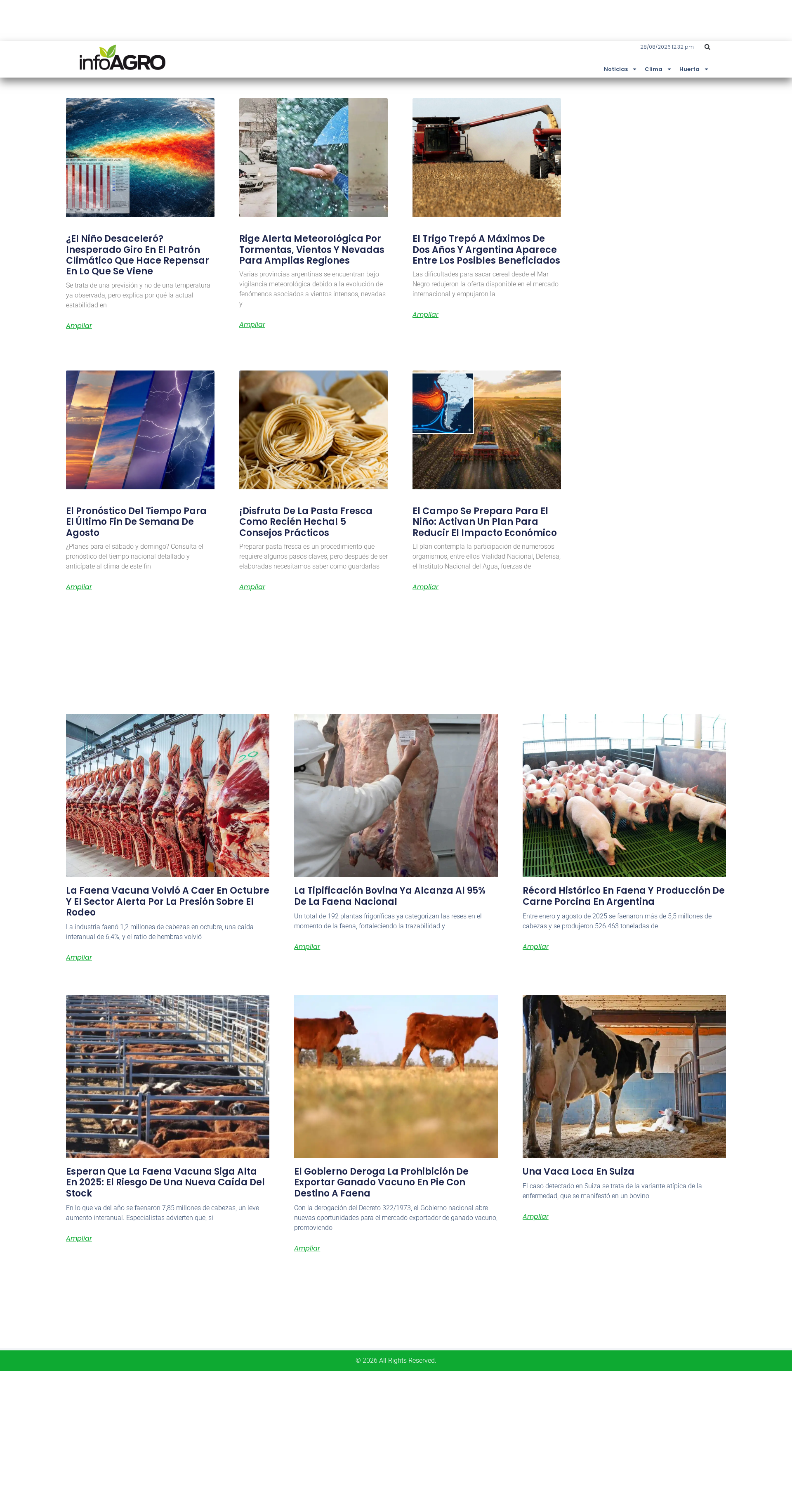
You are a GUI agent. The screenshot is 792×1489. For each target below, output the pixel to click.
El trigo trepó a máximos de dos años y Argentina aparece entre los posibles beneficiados (486, 249)
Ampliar (79, 326)
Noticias (616, 69)
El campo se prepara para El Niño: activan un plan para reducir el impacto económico (484, 522)
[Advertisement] (247, 1429)
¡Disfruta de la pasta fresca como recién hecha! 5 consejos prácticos (305, 522)
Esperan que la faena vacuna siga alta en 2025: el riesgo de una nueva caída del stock (165, 1182)
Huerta (689, 69)
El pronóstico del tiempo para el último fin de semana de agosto (136, 522)
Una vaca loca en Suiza (578, 1171)
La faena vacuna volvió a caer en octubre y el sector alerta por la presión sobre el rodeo (167, 901)
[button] (707, 47)
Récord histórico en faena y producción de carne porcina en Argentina (624, 896)
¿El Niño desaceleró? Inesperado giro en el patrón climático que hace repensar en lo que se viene (137, 255)
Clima (653, 69)
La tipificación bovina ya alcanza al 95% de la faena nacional (390, 896)
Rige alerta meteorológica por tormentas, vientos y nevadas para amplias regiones (311, 249)
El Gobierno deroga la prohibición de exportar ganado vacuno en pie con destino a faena (381, 1182)
